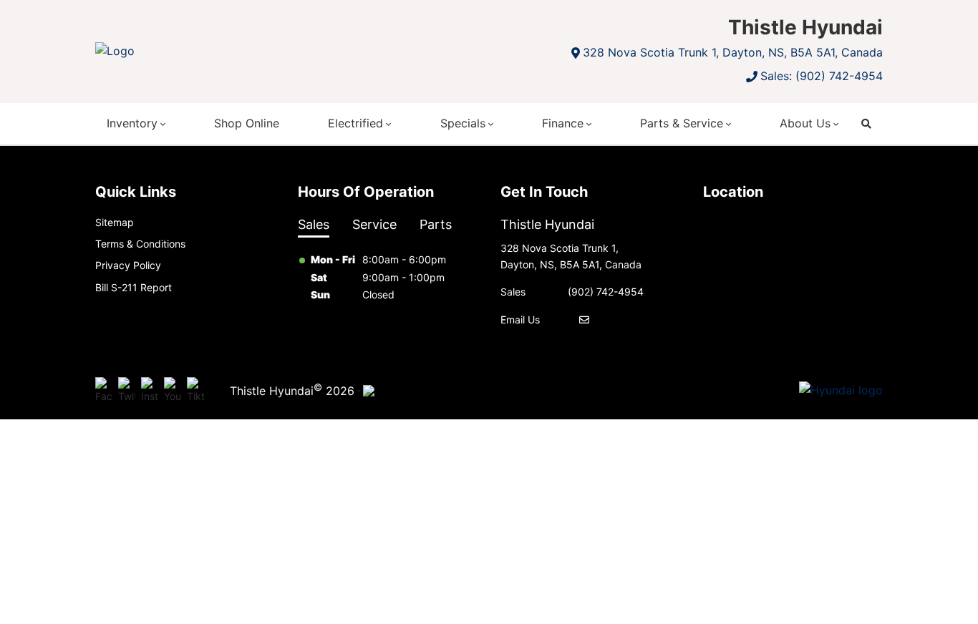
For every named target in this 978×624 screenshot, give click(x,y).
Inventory (132, 123)
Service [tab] (374, 224)
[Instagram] (149, 390)
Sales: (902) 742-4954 (821, 76)
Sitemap (114, 222)
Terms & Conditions (140, 244)
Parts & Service (681, 123)
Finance (563, 123)
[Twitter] (126, 390)
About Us (805, 123)
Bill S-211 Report (133, 287)
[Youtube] (172, 390)
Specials (462, 123)
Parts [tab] (436, 224)
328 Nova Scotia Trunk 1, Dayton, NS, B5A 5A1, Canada (733, 52)
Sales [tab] (313, 224)
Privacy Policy (128, 265)
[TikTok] (195, 390)
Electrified (355, 123)
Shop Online (246, 123)
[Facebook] (103, 390)
